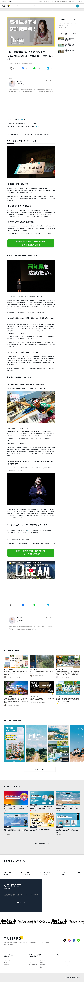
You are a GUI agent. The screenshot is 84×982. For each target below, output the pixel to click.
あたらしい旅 (69, 25)
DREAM (38, 127)
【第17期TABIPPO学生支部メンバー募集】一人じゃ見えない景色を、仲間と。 (42, 698)
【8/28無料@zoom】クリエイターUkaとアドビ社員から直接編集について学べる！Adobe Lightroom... (16, 808)
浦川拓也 (20, 119)
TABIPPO (58, 696)
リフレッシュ (62, 6)
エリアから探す (67, 37)
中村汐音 (41, 675)
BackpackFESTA (34, 696)
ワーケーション (68, 27)
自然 (43, 6)
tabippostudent (42, 702)
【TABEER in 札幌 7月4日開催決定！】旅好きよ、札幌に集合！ (41, 829)
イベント (27, 6)
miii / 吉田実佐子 (16, 677)
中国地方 (66, 49)
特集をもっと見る (39, 769)
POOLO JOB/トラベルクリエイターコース (67, 23)
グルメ (41, 966)
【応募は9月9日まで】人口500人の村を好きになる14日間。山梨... (69, 39)
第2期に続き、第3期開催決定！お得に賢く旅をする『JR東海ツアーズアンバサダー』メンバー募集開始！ (16, 673)
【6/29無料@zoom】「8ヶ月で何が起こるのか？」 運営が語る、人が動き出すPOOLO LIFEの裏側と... (67, 830)
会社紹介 (47, 1)
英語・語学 (42, 964)
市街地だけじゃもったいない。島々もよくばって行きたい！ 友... (70, 51)
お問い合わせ (71, 1)
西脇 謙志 (67, 677)
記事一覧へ (20, 83)
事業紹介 (51, 1)
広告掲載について (64, 1)
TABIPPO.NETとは (41, 1)
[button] (78, 721)
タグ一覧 (75, 19)
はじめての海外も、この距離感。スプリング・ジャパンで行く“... (70, 45)
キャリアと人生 (55, 6)
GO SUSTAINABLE (48, 6)
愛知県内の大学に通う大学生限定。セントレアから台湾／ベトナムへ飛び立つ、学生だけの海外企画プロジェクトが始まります (67, 699)
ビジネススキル (33, 962)
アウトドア (32, 966)
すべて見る (75, 33)
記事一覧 (21, 6)
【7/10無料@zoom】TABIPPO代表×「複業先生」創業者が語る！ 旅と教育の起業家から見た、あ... (42, 807)
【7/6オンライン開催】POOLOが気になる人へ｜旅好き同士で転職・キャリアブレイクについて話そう (16, 830)
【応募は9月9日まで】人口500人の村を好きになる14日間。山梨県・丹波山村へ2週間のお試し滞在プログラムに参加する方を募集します (67, 673)
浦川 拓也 (19, 81)
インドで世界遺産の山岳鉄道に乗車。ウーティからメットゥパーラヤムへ (41, 672)
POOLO (55, 1)
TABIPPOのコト (62, 25)
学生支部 (59, 1)
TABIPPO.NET (67, 703)
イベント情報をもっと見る (42, 843)
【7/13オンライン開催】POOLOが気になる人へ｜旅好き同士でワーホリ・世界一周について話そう (68, 807)
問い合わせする (21, 902)
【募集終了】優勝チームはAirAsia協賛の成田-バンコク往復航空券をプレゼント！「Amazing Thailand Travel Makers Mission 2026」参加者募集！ (16, 700)
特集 (24, 6)
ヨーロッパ (61, 27)
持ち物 (41, 962)
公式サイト (30, 530)
